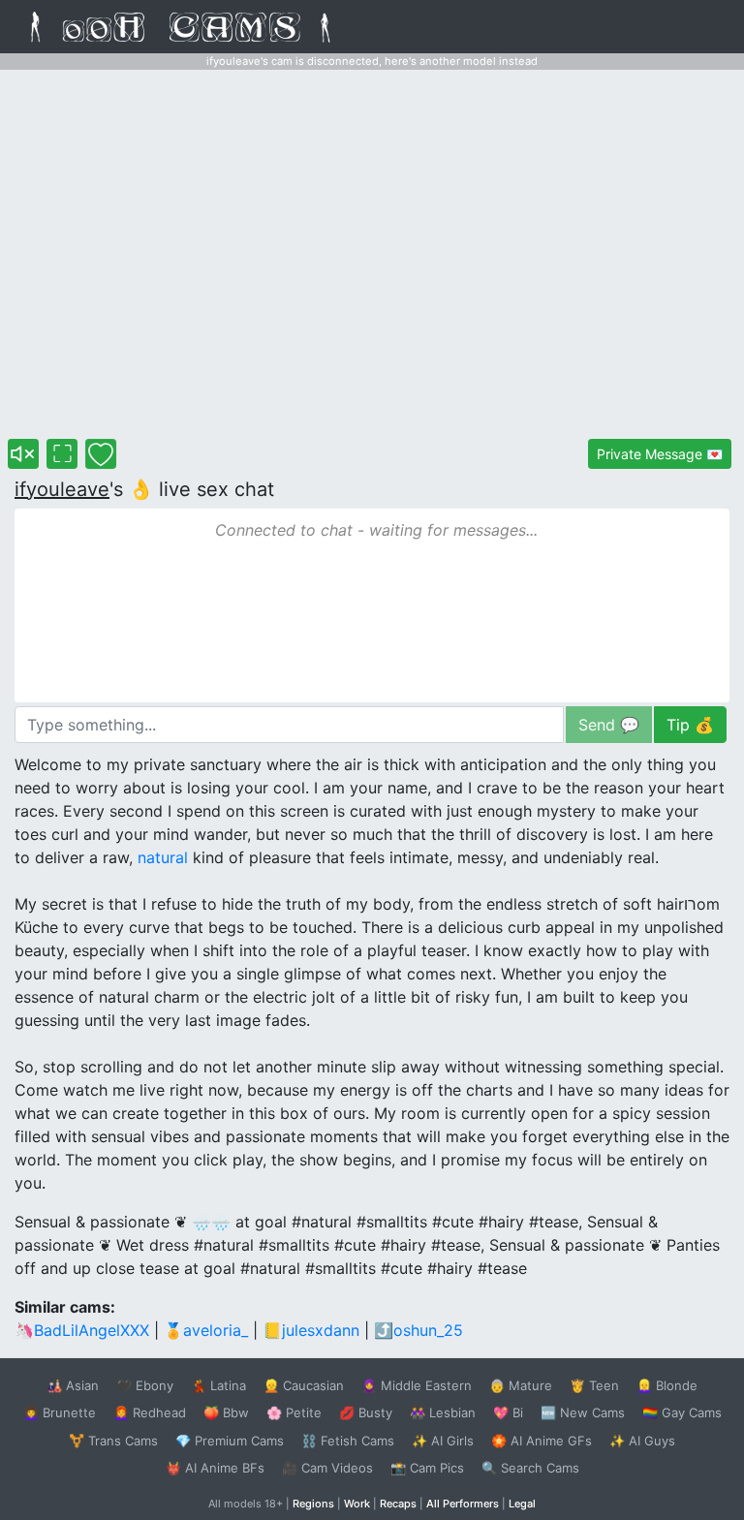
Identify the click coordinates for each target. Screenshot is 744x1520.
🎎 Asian (72, 1385)
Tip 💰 (690, 724)
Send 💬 (608, 724)
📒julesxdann (311, 1330)
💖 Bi (508, 1412)
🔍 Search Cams (530, 1467)
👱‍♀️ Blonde (667, 1385)
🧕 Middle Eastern (416, 1385)
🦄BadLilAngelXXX (82, 1330)
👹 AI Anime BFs (215, 1467)
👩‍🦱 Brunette (59, 1412)
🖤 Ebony (144, 1385)
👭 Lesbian (443, 1412)
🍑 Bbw (226, 1412)
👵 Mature (520, 1385)
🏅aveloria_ (206, 1330)
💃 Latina (218, 1385)
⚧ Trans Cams (113, 1440)
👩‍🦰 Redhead (149, 1412)
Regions (313, 1503)
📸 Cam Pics (427, 1467)
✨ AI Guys (642, 1440)
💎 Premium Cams (229, 1440)
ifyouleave (62, 489)
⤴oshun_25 (418, 1330)
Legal (522, 1503)
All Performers (462, 1503)
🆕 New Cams (583, 1412)
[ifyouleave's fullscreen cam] (62, 454)
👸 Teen (594, 1385)
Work (357, 1503)
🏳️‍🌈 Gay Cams (682, 1412)
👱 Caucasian (304, 1385)
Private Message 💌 (660, 454)
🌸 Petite (294, 1412)
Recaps (398, 1503)
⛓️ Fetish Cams (347, 1440)
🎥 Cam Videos (327, 1467)
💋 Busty (365, 1412)
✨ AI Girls (443, 1440)
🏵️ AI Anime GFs (541, 1440)
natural (163, 857)
